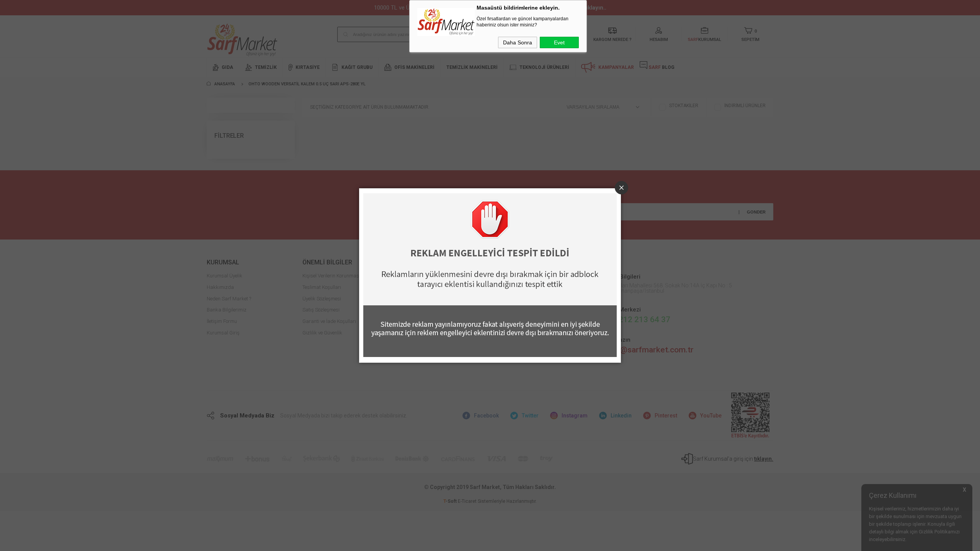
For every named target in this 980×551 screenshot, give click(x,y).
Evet (559, 42)
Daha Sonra (517, 42)
